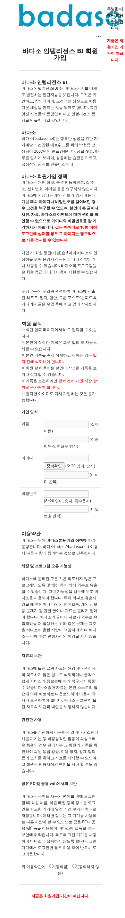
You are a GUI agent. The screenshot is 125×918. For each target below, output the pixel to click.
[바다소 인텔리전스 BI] (70, 15)
